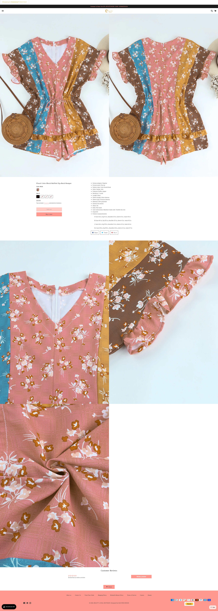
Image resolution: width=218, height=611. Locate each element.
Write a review (141, 576)
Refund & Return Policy (116, 595)
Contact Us (78, 595)
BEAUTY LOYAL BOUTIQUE (102, 603)
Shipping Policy (102, 595)
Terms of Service (131, 595)
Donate (150, 595)
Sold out (49, 209)
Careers (142, 595)
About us (68, 595)
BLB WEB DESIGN (123, 603)
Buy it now (49, 214)
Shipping (46, 203)
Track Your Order (89, 595)
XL (51, 196)
